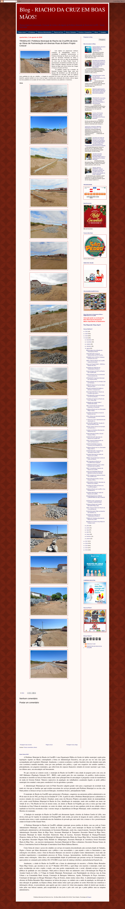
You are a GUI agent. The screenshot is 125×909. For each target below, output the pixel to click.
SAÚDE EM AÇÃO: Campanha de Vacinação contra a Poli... (94, 451)
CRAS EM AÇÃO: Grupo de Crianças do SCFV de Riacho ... (95, 396)
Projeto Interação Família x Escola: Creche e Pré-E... (94, 434)
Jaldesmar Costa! (91, 644)
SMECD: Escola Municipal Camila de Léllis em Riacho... (95, 458)
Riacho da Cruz (58, 32)
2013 (86, 550)
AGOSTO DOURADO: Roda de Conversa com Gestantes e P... (94, 444)
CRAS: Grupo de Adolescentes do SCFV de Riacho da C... (94, 441)
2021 (86, 331)
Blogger (89, 897)
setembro (88, 346)
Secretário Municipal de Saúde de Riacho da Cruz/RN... (94, 455)
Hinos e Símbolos (71, 32)
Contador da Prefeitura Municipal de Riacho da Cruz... (95, 431)
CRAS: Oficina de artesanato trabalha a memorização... (95, 417)
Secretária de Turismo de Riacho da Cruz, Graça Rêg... (95, 399)
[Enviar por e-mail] (28, 693)
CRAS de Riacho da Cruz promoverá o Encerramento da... (95, 375)
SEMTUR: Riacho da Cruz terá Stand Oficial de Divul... (95, 385)
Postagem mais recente (26, 744)
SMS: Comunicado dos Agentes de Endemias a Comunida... (95, 406)
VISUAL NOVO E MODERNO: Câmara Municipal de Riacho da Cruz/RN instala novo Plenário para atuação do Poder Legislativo (98, 171)
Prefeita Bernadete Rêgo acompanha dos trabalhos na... (95, 512)
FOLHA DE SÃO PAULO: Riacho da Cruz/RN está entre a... (95, 392)
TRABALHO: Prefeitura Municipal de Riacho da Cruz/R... (95, 519)
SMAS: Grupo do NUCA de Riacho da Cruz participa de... (95, 508)
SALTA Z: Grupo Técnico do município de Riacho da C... (95, 427)
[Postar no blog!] (30, 693)
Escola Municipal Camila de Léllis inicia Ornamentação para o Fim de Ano (98, 77)
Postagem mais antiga (72, 744)
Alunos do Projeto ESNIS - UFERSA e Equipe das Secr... (95, 365)
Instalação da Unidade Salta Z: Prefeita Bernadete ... (94, 403)
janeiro (88, 538)
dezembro (89, 340)
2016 (86, 543)
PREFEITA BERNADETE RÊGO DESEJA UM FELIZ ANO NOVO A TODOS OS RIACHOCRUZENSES (98, 91)
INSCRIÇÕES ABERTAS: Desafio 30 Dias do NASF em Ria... (95, 424)
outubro (88, 344)
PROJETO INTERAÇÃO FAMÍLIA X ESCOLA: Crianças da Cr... (94, 389)
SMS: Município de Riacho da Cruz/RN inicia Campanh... (93, 462)
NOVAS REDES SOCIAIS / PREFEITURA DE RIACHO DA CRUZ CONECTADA (99, 49)
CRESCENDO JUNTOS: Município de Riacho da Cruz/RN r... (95, 483)
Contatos (103, 32)
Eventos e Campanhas (85, 32)
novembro (89, 342)
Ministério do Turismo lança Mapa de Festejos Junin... (95, 522)
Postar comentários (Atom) (30, 747)
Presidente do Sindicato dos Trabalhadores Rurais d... (93, 368)
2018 (86, 338)
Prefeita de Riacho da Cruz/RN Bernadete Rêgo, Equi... (94, 505)
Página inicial (22, 32)
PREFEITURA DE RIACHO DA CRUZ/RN (94, 647)
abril (87, 532)
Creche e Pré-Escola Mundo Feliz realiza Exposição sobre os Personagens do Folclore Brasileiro (98, 115)
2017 (86, 541)
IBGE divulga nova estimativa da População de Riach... (94, 351)
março (88, 534)
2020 (86, 333)
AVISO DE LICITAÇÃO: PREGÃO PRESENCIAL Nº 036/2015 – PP (93, 127)
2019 (86, 335)
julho (87, 525)
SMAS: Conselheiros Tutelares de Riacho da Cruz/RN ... (94, 469)
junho (88, 528)
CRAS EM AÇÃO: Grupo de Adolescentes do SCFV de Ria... (95, 354)
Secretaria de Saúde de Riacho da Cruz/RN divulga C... (94, 486)
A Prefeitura (31, 32)
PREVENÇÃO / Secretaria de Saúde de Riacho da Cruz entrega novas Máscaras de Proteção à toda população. (98, 100)
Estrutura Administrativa (44, 32)
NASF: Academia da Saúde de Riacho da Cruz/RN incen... (95, 476)
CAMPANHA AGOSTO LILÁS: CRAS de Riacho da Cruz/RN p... (95, 465)
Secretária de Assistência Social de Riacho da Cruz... (95, 413)
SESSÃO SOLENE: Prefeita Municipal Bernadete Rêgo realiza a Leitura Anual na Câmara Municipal (98, 156)
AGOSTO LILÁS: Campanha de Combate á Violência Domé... (94, 501)
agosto (88, 348)
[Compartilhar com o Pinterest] (35, 693)
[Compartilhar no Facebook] (33, 693)
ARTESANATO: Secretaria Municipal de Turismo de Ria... (95, 378)
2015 (86, 545)
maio (87, 530)
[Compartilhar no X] (31, 693)
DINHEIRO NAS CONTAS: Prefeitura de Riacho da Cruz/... (95, 358)
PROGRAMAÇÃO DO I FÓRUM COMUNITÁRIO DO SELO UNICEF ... (95, 497)
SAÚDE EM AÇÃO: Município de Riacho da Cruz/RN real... (94, 437)
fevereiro (88, 536)
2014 (86, 547)
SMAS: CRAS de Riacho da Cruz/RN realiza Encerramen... (95, 361)
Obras (96, 32)
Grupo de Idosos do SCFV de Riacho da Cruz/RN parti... (95, 372)
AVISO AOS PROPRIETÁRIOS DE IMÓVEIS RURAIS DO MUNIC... (94, 472)
